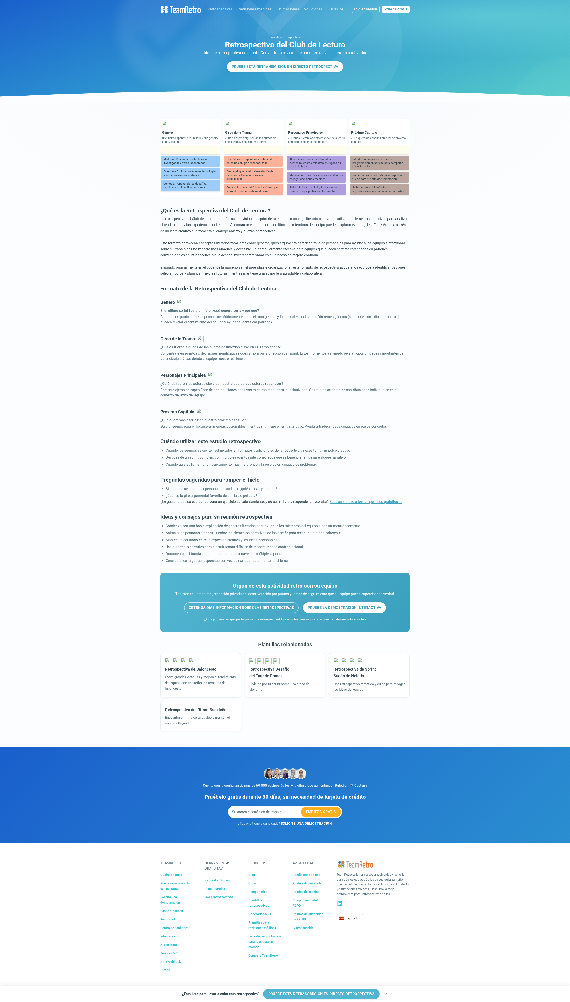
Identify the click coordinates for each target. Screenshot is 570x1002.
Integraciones (170, 936)
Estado (165, 970)
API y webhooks (171, 961)
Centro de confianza (174, 928)
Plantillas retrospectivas (285, 37)
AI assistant (168, 945)
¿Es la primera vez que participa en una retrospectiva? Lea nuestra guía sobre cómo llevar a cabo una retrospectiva (285, 619)
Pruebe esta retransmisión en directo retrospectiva (285, 67)
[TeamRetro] (180, 9)
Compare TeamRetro (263, 955)
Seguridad (167, 919)
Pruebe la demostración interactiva (344, 608)
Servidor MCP (169, 953)
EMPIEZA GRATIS (321, 812)
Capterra (360, 785)
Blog (251, 875)
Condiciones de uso (306, 875)
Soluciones (313, 9)
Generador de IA (259, 914)
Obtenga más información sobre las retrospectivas (241, 608)
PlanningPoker (214, 888)
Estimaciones (287, 9)
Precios (337, 9)
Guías (252, 883)
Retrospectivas (220, 9)
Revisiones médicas (254, 9)
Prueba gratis (395, 9)
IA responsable (303, 928)
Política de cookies (306, 892)
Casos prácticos (171, 911)
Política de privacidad (308, 883)
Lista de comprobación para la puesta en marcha (264, 942)
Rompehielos (257, 892)
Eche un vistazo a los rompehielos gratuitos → (366, 502)
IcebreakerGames (217, 880)
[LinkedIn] (340, 903)
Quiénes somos (171, 875)
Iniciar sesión (365, 9)
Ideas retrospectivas (218, 897)
